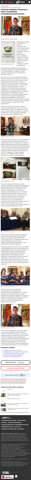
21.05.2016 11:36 (4, 6)
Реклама (4, 422)
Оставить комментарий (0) (15, 368)
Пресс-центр (22, 420)
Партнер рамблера (14, 472)
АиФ (2, 36)
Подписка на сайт (7, 426)
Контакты (17, 426)
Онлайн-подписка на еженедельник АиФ (14, 424)
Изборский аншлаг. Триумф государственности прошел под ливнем (15, 351)
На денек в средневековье (12, 356)
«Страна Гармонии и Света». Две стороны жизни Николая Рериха (13, 354)
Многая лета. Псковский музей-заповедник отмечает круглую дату (17, 404)
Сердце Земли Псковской (13, 398)
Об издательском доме (9, 420)
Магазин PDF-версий (14, 422)
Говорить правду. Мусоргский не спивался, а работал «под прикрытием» (17, 394)
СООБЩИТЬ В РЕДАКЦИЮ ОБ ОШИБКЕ (12, 429)
